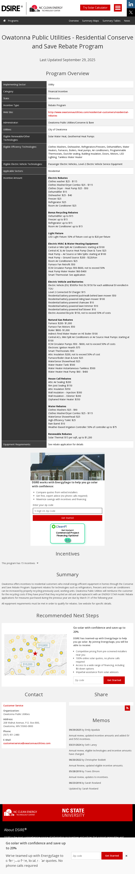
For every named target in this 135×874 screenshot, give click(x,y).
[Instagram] (16, 861)
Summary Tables (112, 20)
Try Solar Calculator (95, 7)
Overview (74, 20)
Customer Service (13, 705)
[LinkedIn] (24, 861)
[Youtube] (39, 861)
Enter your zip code (43, 505)
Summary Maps (90, 20)
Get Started (114, 680)
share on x (131, 12)
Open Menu (118, 8)
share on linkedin (131, 4)
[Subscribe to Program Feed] (127, 708)
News (127, 20)
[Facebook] (8, 861)
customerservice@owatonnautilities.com (27, 743)
